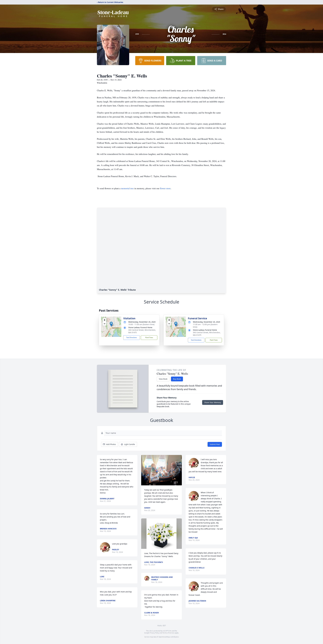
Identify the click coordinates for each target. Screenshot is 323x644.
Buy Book (177, 379)
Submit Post (215, 444)
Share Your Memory (212, 402)
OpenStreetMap (164, 637)
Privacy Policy (154, 633)
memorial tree (127, 188)
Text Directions (131, 337)
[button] (111, 324)
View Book (163, 379)
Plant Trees (149, 337)
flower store (165, 188)
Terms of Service (168, 633)
